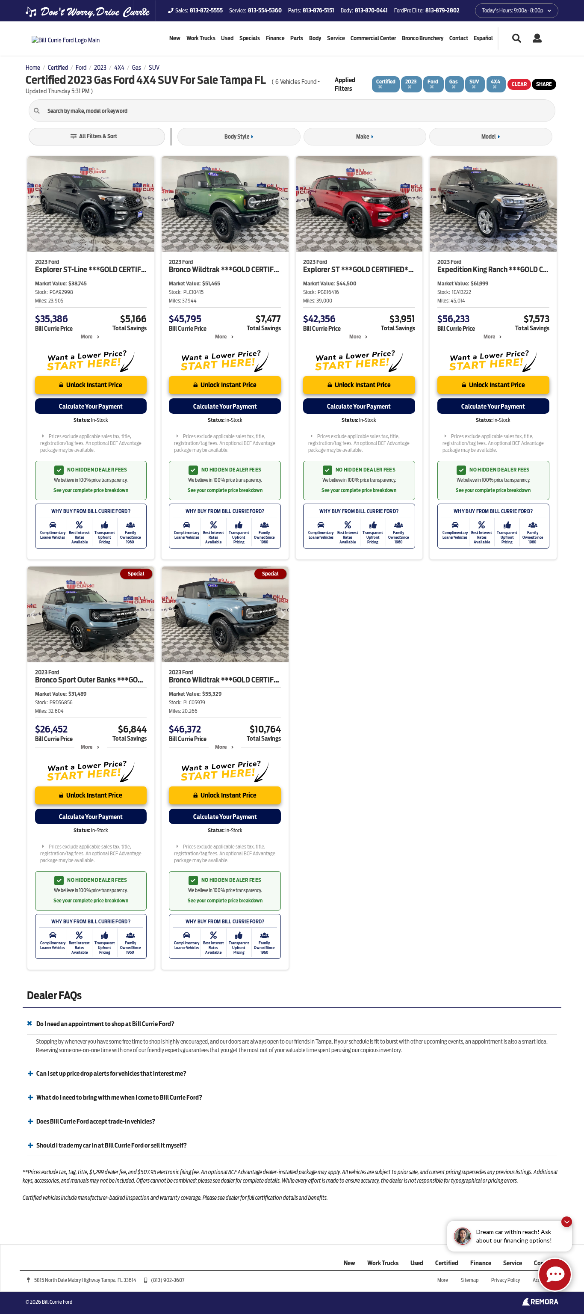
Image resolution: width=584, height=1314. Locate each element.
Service (336, 38)
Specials (249, 38)
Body (315, 38)
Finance (275, 38)
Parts (296, 38)
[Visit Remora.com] (540, 1303)
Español (483, 38)
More (86, 336)
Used (227, 38)
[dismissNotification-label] (566, 1221)
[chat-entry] (555, 1275)
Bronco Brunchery (422, 38)
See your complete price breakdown (90, 490)
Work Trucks (200, 38)
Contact (458, 38)
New (174, 38)
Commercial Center (373, 38)
